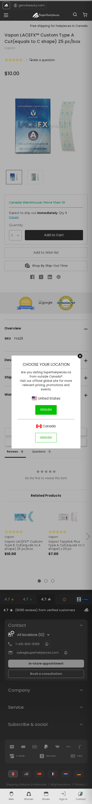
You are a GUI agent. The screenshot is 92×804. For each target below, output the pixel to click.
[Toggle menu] (5, 14)
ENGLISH (46, 409)
